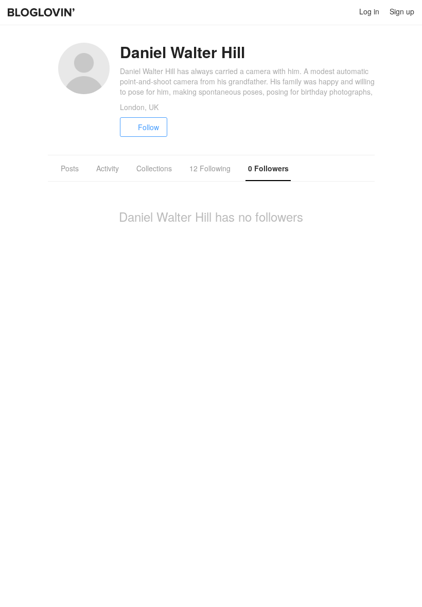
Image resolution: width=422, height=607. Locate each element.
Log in (369, 11)
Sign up (402, 11)
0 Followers (268, 168)
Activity (107, 168)
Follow (148, 127)
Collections (154, 168)
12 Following (210, 168)
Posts (70, 168)
